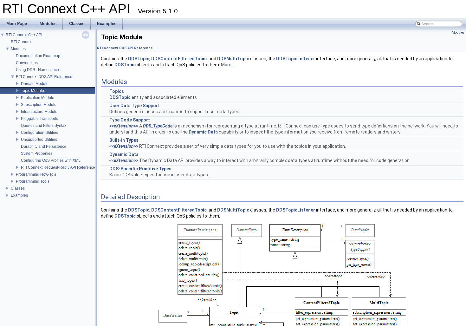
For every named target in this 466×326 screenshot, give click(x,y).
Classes (18, 188)
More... (227, 64)
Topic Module (32, 90)
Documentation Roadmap (38, 56)
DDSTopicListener (295, 58)
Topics (116, 91)
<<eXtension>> (123, 125)
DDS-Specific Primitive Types (140, 168)
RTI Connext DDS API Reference (44, 77)
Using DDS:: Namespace (37, 70)
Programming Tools (32, 181)
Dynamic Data (203, 131)
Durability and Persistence (43, 146)
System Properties (36, 153)
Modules (18, 49)
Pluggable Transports (39, 118)
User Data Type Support (134, 105)
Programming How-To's (36, 174)
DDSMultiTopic (233, 58)
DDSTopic (138, 58)
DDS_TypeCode (157, 125)
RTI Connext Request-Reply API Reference (58, 167)
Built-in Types (124, 140)
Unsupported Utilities (39, 139)
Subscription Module (38, 104)
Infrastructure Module (39, 111)
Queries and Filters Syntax (43, 125)
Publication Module (37, 97)
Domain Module (35, 84)
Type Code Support (129, 119)
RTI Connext (21, 42)
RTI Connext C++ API (24, 35)
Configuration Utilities (39, 132)
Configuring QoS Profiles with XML (51, 160)
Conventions (27, 63)
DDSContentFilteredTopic (179, 58)
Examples (19, 195)
